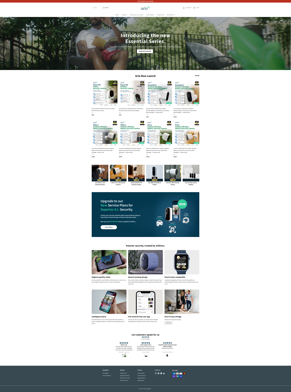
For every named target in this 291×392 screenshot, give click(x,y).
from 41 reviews (145, 339)
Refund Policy (141, 380)
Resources (170, 15)
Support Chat (123, 373)
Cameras (124, 15)
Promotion (160, 15)
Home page (105, 373)
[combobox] (101, 7)
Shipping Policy (141, 378)
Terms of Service (142, 375)
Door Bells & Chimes (136, 15)
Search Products (107, 375)
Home (117, 15)
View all (197, 75)
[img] (145, 337)
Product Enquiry (124, 380)
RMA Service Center (125, 378)
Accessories (150, 15)
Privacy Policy (141, 373)
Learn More (168, 323)
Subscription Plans (124, 375)
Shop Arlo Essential (145, 51)
